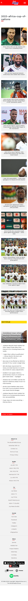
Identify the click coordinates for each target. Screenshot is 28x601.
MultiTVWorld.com (14, 500)
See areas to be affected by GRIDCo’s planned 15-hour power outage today (14, 362)
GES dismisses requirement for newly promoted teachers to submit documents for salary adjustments (13, 367)
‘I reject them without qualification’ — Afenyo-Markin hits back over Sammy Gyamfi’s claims (13, 356)
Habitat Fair (14, 545)
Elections (14, 558)
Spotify (16, 576)
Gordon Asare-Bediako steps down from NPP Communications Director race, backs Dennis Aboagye (13, 388)
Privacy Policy (14, 455)
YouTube (14, 516)
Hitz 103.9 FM (14, 471)
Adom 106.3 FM (14, 468)
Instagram (14, 526)
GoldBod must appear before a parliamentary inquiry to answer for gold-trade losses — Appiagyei (13, 374)
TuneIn (10, 570)
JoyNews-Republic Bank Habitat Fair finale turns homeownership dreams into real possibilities (14, 395)
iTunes (20, 570)
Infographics (14, 532)
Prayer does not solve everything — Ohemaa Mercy (13, 401)
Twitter (14, 523)
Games (14, 542)
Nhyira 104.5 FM (14, 480)
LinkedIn (14, 529)
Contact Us (14, 448)
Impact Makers (14, 548)
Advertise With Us (14, 445)
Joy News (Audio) (14, 506)
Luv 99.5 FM (14, 477)
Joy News (14, 491)
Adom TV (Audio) (14, 503)
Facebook (14, 519)
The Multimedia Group (14, 442)
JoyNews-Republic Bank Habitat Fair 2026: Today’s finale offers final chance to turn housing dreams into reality (14, 348)
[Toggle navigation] (25, 3)
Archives (14, 555)
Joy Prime (14, 497)
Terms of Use (14, 451)
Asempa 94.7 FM (14, 474)
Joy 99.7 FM (14, 465)
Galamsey (14, 551)
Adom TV (14, 494)
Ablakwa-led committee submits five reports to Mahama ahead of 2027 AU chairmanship (14, 381)
